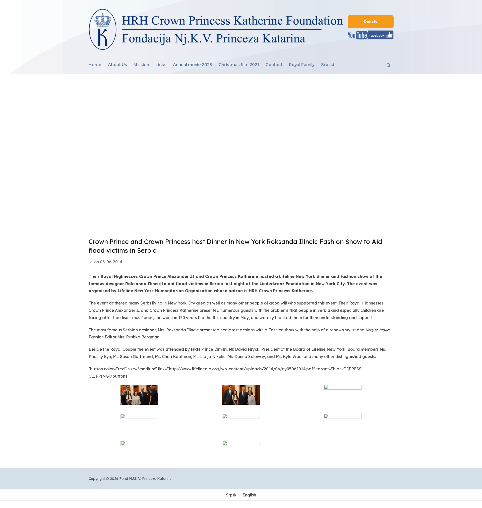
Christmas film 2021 (239, 64)
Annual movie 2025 (192, 64)
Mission (141, 64)
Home (95, 64)
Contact (274, 64)
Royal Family (302, 64)
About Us (117, 64)
